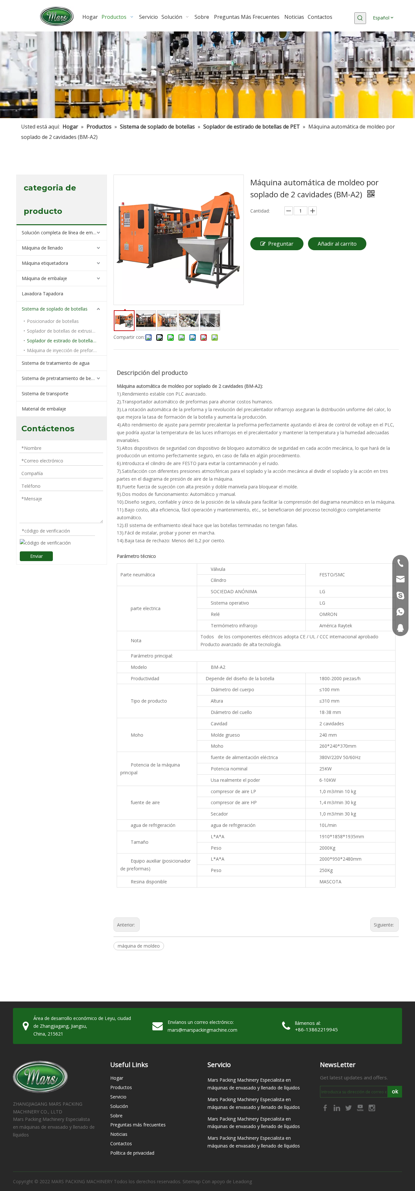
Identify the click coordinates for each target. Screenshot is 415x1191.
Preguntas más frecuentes (138, 1125)
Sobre (116, 1115)
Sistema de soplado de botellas (55, 309)
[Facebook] (326, 1107)
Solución (119, 1106)
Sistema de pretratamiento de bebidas (62, 378)
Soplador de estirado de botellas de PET (67, 341)
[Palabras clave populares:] (360, 18)
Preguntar (280, 243)
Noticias (118, 1134)
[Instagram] (372, 1107)
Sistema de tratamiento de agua (55, 363)
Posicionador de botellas (53, 321)
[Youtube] (361, 1107)
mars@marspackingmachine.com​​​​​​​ (202, 1030)
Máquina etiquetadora (45, 263)
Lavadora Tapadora (42, 293)
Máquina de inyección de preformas (64, 350)
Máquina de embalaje (44, 278)
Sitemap (192, 1181)
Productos (121, 1087)
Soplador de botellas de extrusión (62, 331)
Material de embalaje (44, 409)
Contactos (121, 1143)
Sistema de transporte (45, 393)
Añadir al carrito (337, 243)
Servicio (118, 1097)
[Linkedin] (337, 1107)
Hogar (116, 1078)
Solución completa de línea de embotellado (64, 232)
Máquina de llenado (42, 248)
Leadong (242, 1181)
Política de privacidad (132, 1153)
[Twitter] (349, 1107)
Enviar (36, 556)
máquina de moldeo (139, 946)
